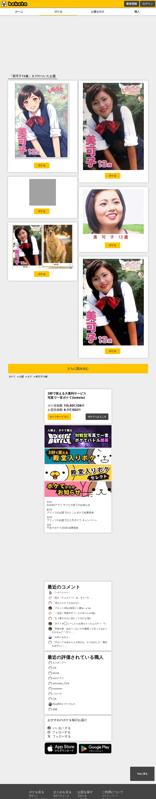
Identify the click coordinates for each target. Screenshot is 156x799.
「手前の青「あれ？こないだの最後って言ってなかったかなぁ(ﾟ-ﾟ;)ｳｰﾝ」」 (79, 630)
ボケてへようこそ (97, 416)
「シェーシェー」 (61, 592)
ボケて (12, 376)
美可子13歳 (41, 376)
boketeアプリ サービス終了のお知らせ (68, 503)
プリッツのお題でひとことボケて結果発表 (70, 511)
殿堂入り (33, 795)
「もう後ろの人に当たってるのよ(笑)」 (72, 618)
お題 (21, 376)
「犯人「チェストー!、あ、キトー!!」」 (72, 597)
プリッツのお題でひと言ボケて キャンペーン (72, 519)
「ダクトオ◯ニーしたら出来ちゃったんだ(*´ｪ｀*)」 (79, 623)
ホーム (19, 11)
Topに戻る (142, 773)
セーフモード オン (59, 416)
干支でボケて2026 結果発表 (62, 526)
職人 (137, 11)
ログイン (147, 3)
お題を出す (97, 11)
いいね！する (61, 728)
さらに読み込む (78, 368)
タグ (29, 376)
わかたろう (58, 678)
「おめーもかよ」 (61, 637)
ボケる (58, 11)
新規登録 (131, 3)
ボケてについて (110, 795)
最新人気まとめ (61, 795)
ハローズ (57, 693)
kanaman (57, 688)
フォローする (60, 732)
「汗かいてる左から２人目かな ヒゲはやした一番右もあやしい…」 (79, 644)
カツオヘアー (59, 662)
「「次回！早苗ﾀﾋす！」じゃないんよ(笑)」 (74, 613)
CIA (54, 667)
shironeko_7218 (61, 683)
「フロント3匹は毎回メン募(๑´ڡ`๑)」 (72, 608)
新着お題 (82, 795)
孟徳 (55, 709)
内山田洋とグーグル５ (64, 703)
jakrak (56, 673)
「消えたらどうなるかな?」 (66, 602)
